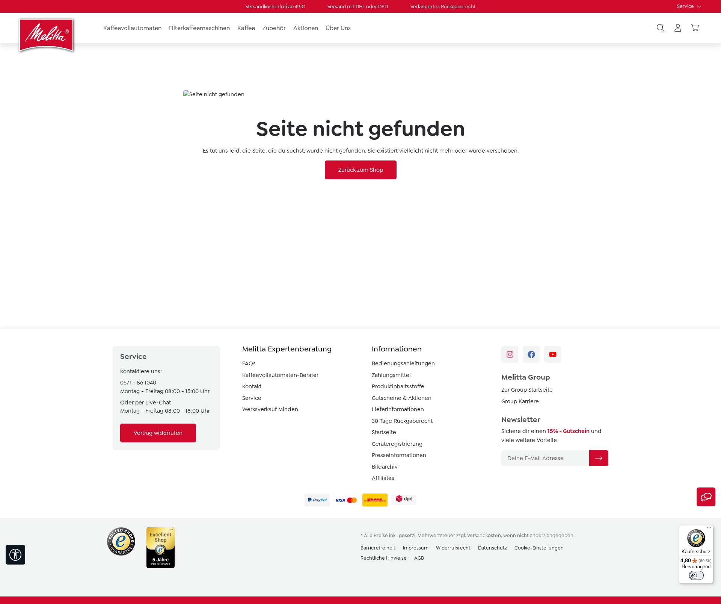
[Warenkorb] (695, 28)
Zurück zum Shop (360, 170)
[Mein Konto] (678, 28)
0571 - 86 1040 (138, 382)
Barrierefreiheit (377, 548)
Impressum (415, 548)
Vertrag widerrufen (158, 433)
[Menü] (708, 529)
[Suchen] (660, 28)
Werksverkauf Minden (270, 409)
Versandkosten (484, 535)
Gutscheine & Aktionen (401, 398)
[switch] (696, 575)
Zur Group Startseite (527, 390)
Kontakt (251, 386)
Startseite (384, 432)
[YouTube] (552, 354)
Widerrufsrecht (453, 548)
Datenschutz (492, 548)
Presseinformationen (399, 455)
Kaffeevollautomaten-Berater (280, 375)
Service (686, 6)
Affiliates (383, 478)
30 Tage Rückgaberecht (402, 421)
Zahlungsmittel (391, 375)
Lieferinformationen (398, 409)
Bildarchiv (385, 467)
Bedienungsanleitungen (403, 363)
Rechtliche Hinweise (383, 558)
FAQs (249, 363)
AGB (419, 558)
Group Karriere (520, 401)
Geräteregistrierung (397, 444)
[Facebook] (531, 354)
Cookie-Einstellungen (539, 548)
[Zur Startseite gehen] (47, 35)
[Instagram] (509, 354)
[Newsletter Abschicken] (598, 458)
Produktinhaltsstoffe (398, 386)
